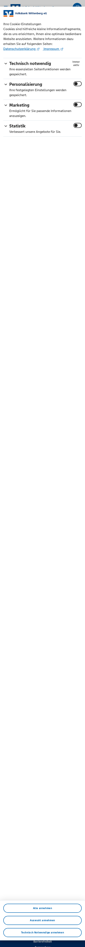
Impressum (51, 49)
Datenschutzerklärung (19, 49)
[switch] (77, 83)
